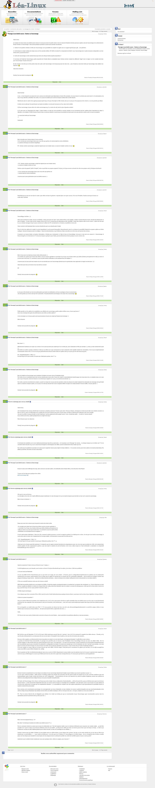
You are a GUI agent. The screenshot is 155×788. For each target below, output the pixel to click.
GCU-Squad (69, 0)
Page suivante (104, 31)
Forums (110, 769)
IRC (109, 770)
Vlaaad (105, 210)
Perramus (105, 559)
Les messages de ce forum (28, 29)
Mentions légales (26, 770)
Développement (83, 778)
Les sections (6, 29)
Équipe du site (25, 769)
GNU (73, 0)
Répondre (55, 82)
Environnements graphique (86, 780)
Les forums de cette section (16, 29)
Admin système (83, 772)
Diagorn (105, 133)
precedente (103, 29)
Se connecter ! (121, 31)
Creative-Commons (92, 784)
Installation (82, 769)
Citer (60, 82)
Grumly (105, 33)
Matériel (81, 777)
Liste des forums (122, 38)
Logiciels (81, 770)
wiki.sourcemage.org (23, 475)
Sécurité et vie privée (84, 775)
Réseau (81, 773)
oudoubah (104, 87)
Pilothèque (53, 775)
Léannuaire (53, 772)
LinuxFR (64, 0)
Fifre (106, 517)
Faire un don (25, 772)
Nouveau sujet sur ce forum (124, 53)
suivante (108, 29)
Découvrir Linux (54, 769)
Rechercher (120, 40)
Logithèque (53, 773)
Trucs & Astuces (54, 770)
